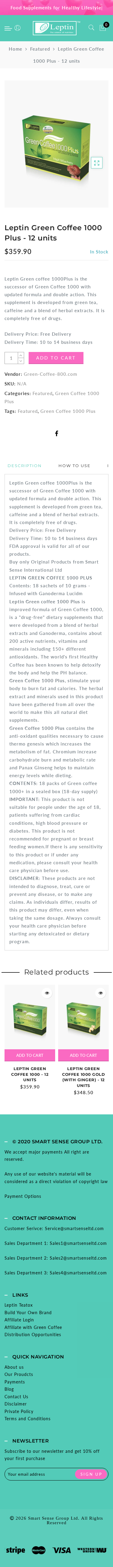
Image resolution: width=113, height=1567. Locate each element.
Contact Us (16, 1396)
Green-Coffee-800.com (50, 374)
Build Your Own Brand (28, 1312)
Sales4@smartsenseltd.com (78, 1272)
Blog (9, 1389)
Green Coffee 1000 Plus (68, 411)
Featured (40, 49)
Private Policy (19, 1411)
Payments (15, 1381)
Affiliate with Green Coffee (33, 1327)
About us (14, 1367)
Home (15, 49)
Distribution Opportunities (33, 1334)
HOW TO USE (74, 465)
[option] (30, 1038)
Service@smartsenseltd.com (74, 1228)
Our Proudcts (19, 1374)
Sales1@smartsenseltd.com (78, 1243)
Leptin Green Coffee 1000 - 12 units (30, 1074)
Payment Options (23, 1196)
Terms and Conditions (28, 1418)
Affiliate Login (19, 1319)
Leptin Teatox (19, 1305)
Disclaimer (16, 1403)
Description (25, 465)
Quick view (47, 993)
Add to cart (29, 1055)
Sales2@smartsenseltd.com (78, 1258)
